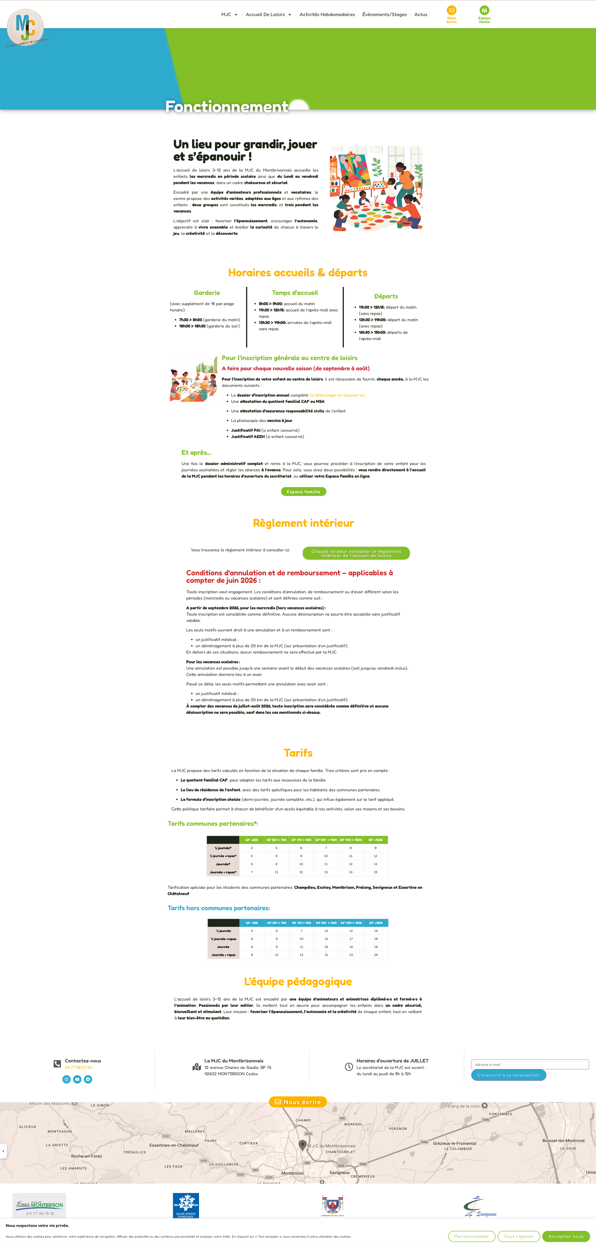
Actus (420, 14)
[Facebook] (88, 1079)
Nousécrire (452, 20)
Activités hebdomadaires (327, 14)
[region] (298, 1232)
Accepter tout (566, 1236)
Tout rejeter (519, 1236)
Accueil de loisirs (265, 14)
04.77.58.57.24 (78, 1067)
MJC (226, 14)
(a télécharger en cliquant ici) (337, 394)
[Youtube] (77, 1079)
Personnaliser (471, 1236)
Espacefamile (484, 20)
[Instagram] (66, 1079)
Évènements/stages (384, 14)
